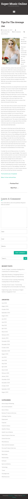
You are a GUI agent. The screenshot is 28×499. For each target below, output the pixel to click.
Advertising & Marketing (8, 403)
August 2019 (5, 392)
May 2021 (4, 325)
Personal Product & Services (9, 448)
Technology (5, 467)
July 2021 (4, 319)
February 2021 (5, 335)
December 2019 (6, 379)
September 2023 (6, 312)
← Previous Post (13, 183)
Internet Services (6, 438)
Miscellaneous (5, 441)
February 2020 (5, 373)
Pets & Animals (5, 451)
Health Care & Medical (7, 432)
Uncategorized (5, 473)
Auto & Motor (4, 33)
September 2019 (6, 389)
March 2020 (5, 370)
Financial (4, 422)
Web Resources (5, 476)
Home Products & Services (8, 435)
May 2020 (4, 363)
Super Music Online (14, 4)
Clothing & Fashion (6, 416)
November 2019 (6, 382)
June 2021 (4, 322)
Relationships (5, 457)
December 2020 (6, 341)
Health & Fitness (6, 429)
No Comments (17, 32)
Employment (5, 419)
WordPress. (11, 495)
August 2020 (5, 354)
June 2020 (4, 360)
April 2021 (4, 328)
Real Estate (4, 454)
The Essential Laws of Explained (9, 173)
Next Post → (15, 188)
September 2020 (6, 350)
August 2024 (5, 306)
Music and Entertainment (8, 445)
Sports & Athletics (6, 464)
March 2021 (5, 331)
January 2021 (5, 338)
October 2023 (5, 309)
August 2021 (5, 315)
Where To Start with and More (8, 177)
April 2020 (4, 366)
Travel (3, 470)
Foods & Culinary (6, 425)
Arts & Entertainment (7, 406)
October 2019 (5, 385)
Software (4, 460)
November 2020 (6, 344)
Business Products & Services (9, 413)
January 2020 (5, 376)
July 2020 (4, 357)
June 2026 (4, 303)
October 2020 (5, 347)
